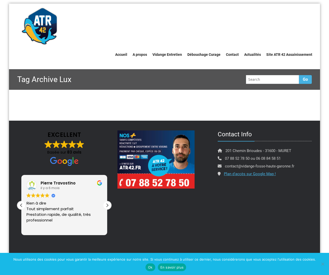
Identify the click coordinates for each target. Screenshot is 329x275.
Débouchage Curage (204, 54)
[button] (107, 205)
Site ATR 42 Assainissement (289, 54)
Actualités (252, 54)
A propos (140, 54)
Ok (150, 267)
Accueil (121, 54)
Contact (232, 54)
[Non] (322, 264)
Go (305, 79)
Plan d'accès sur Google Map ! (250, 174)
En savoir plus (172, 267)
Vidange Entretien (167, 54)
